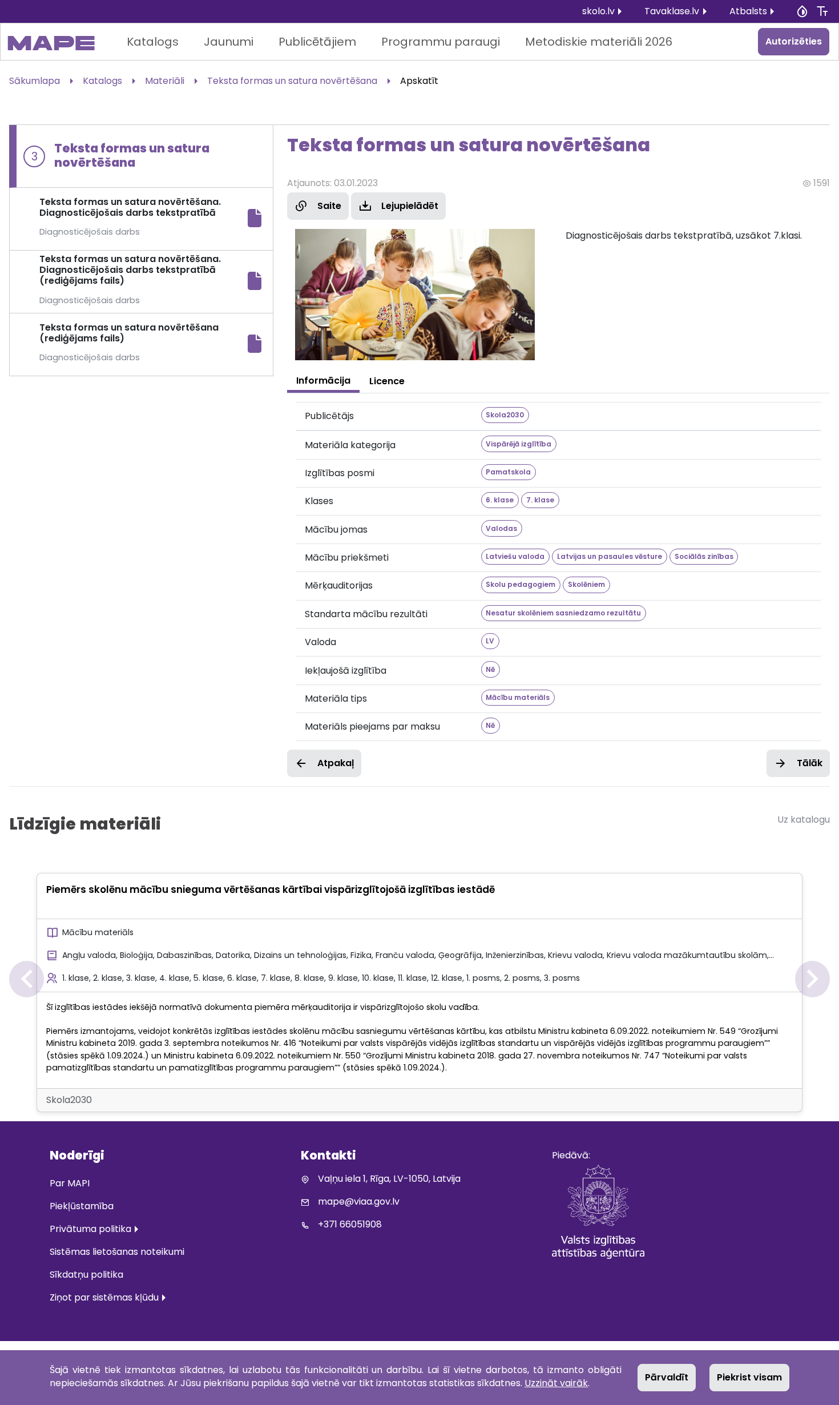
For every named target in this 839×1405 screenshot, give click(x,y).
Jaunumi (228, 42)
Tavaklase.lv (671, 11)
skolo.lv (598, 11)
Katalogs (153, 42)
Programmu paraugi (440, 42)
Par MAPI (70, 1183)
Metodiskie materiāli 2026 (598, 42)
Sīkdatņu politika (86, 1274)
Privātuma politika (90, 1228)
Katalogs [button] (102, 80)
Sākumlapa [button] (34, 80)
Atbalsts (748, 11)
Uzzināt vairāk (556, 1383)
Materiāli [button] (164, 80)
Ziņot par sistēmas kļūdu (104, 1297)
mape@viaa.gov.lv (359, 1201)
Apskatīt (419, 80)
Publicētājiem (317, 42)
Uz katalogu (803, 819)
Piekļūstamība (82, 1206)
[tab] (323, 380)
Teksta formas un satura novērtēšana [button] (292, 80)
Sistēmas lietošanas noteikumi (117, 1251)
